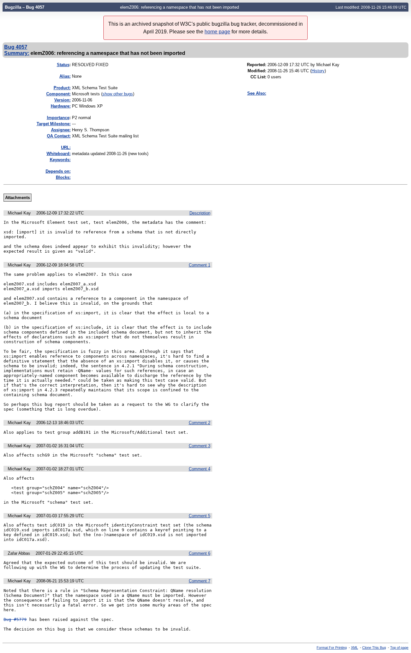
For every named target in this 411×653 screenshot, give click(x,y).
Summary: (16, 53)
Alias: (65, 76)
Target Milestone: (54, 123)
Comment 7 (199, 581)
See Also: (256, 93)
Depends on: (58, 171)
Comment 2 (199, 422)
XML (354, 647)
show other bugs (117, 93)
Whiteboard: (59, 153)
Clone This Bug (374, 647)
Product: (62, 87)
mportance (58, 117)
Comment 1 (199, 265)
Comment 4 (199, 468)
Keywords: (60, 159)
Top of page (399, 647)
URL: (66, 147)
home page (217, 31)
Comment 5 (199, 515)
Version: (62, 100)
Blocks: (63, 177)
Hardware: (61, 106)
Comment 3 (199, 445)
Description (199, 213)
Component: (58, 93)
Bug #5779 (15, 619)
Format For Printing (332, 647)
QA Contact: (59, 136)
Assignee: (61, 129)
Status (63, 64)
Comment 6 (199, 553)
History (318, 70)
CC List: (258, 76)
